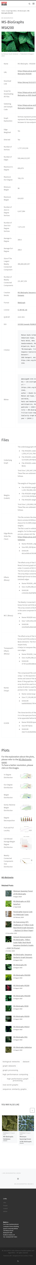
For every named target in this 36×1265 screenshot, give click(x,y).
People (5, 1205)
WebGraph (21, 303)
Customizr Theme (28, 1255)
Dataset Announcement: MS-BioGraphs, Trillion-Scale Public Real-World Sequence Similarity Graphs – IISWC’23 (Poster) (20, 942)
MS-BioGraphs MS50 (20, 1006)
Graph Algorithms (11, 11)
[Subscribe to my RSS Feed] (18, 1261)
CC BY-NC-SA (22, 310)
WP (11, 1255)
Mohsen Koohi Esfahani (10, 54)
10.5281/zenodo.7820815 (27, 324)
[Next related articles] (32, 1110)
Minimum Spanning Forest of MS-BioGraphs (26, 1139)
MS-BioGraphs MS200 (21, 985)
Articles (5, 1211)
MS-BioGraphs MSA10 (21, 1027)
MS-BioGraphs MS (20, 965)
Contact (5, 1208)
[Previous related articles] (27, 1110)
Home (3, 11)
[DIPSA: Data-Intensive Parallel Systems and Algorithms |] (4, 3)
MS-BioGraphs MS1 (20, 1037)
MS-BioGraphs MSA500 (21, 975)
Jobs (4, 1202)
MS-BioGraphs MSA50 (21, 1016)
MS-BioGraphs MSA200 (21, 996)
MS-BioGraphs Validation (22, 1047)
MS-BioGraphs (22, 11)
